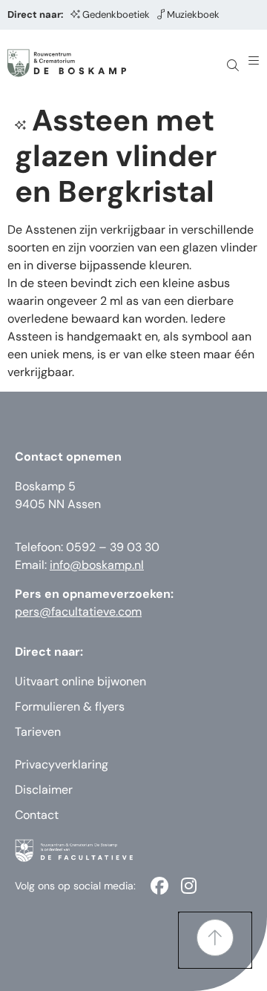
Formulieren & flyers (70, 706)
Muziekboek (193, 14)
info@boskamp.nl (97, 565)
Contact (37, 815)
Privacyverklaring (61, 764)
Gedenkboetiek (116, 14)
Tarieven (38, 732)
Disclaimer (44, 789)
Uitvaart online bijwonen (80, 681)
